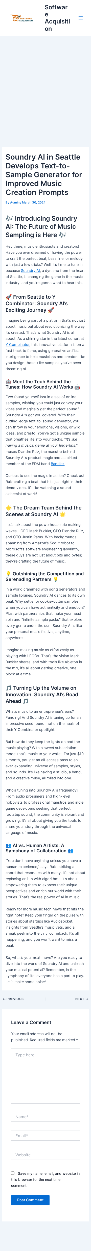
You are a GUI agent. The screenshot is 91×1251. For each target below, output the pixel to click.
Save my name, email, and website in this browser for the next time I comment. (45, 1179)
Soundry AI (30, 270)
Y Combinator (17, 344)
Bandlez (57, 464)
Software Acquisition (57, 18)
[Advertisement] (45, 84)
